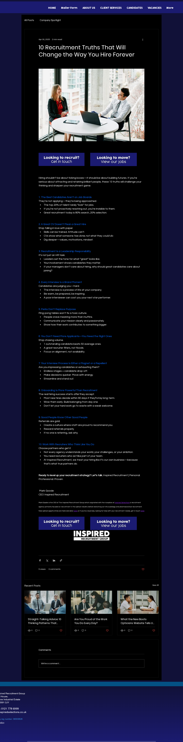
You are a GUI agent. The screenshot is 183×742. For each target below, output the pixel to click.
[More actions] (142, 39)
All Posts (29, 20)
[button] (88, 8)
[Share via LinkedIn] (54, 560)
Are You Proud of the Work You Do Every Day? (90, 621)
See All (155, 585)
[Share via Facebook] (40, 560)
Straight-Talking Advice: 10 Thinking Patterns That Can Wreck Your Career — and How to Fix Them (44, 621)
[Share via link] (61, 560)
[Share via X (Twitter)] (47, 560)
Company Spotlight (50, 20)
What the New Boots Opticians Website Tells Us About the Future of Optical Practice (137, 621)
